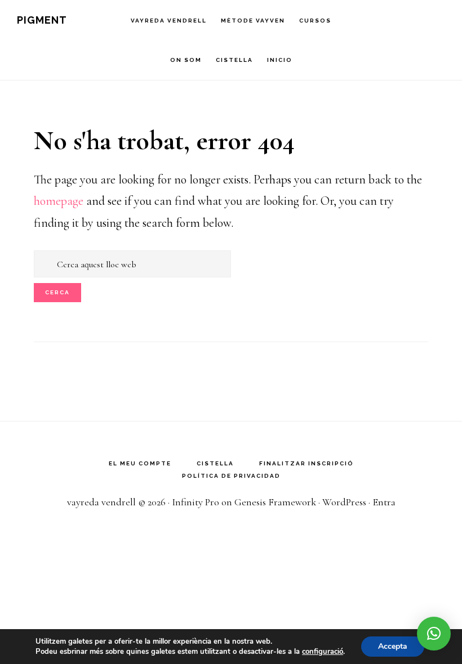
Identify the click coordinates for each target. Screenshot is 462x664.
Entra (384, 502)
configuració (322, 652)
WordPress (344, 502)
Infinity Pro (195, 502)
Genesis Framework (275, 502)
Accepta (392, 646)
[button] (434, 633)
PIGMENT (42, 20)
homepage (58, 201)
